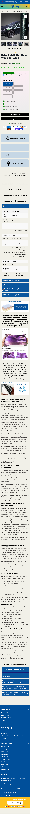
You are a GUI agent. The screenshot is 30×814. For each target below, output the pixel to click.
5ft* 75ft (7, 96)
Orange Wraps (5, 759)
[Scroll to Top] (27, 806)
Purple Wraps (5, 746)
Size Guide (23, 75)
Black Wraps (4, 751)
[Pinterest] (2, 795)
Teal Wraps (4, 764)
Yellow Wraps (5, 769)
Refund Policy (5, 712)
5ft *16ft (18, 84)
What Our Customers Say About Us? (12, 736)
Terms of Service (6, 717)
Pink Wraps (4, 762)
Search (3, 731)
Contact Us (4, 738)
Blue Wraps (4, 754)
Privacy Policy (5, 720)
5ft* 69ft (18, 92)
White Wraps (5, 767)
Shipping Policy (5, 715)
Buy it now (15, 119)
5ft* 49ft (18, 88)
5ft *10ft (7, 84)
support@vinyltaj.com (11, 784)
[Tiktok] (11, 795)
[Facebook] (4, 795)
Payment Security (6, 723)
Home (2, 11)
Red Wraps (4, 749)
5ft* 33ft (7, 88)
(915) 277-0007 (10, 786)
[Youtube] (9, 795)
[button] (27, 6)
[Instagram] (6, 795)
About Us (4, 733)
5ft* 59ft (7, 92)
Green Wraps (5, 757)
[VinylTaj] (15, 6)
